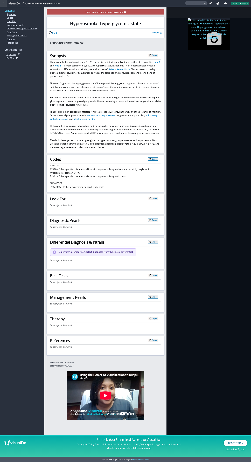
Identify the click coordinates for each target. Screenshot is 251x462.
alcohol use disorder (84, 118)
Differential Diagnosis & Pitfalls (22, 28)
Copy (154, 55)
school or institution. (140, 459)
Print (54, 33)
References (12, 42)
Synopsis (11, 14)
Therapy (11, 39)
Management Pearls (17, 35)
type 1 (157, 62)
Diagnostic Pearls (15, 24)
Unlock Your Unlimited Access (129, 439)
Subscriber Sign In (240, 3)
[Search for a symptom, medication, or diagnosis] (196, 3)
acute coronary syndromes (101, 115)
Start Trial (235, 442)
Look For (11, 21)
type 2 (57, 65)
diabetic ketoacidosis (119, 69)
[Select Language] (218, 3)
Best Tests (12, 32)
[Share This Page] (211, 3)
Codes (10, 17)
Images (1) (157, 33)
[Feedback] (226, 3)
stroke (64, 118)
